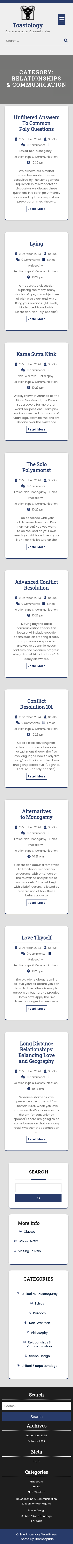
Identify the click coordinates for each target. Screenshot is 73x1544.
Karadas (39, 1313)
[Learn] (38, 1198)
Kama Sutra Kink (36, 354)
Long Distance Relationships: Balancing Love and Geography (36, 1052)
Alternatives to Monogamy (36, 814)
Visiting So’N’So (29, 1251)
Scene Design (39, 1356)
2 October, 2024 (30, 139)
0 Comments (36, 145)
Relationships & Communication (36, 157)
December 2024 (36, 1435)
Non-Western (27, 376)
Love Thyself (37, 937)
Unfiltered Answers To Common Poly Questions (36, 123)
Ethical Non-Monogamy (35, 151)
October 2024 (36, 1441)
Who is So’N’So (29, 1241)
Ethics (51, 260)
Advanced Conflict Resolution (36, 585)
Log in (36, 1461)
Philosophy (35, 266)
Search (66, 39)
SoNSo (52, 139)
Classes (29, 1231)
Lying (36, 243)
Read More (36, 209)
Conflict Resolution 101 (36, 704)
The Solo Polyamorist (36, 467)
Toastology (28, 25)
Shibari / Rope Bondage (39, 1366)
